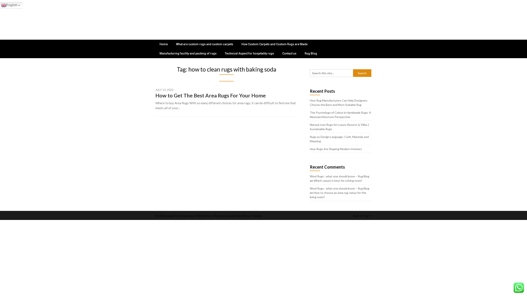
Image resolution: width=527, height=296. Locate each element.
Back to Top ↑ (362, 215)
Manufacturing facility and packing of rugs (188, 53)
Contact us (289, 53)
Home (164, 44)
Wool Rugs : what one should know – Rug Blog (339, 176)
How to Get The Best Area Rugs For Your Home (210, 95)
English (11, 5)
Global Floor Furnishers (180, 17)
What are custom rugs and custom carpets (204, 44)
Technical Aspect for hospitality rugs (249, 53)
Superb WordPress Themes (244, 215)
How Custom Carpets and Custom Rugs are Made (274, 44)
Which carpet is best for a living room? (338, 180)
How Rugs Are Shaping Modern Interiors (336, 149)
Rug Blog (311, 53)
